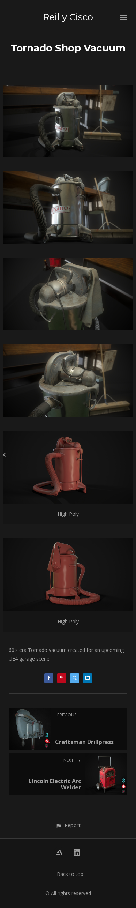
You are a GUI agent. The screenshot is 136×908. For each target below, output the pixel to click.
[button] (68, 825)
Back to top (70, 874)
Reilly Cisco (68, 17)
